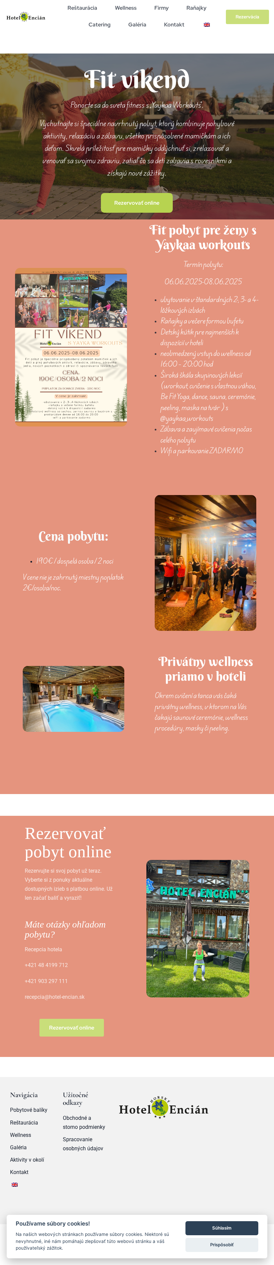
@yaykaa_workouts (186, 418)
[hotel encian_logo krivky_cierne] (25, 12)
